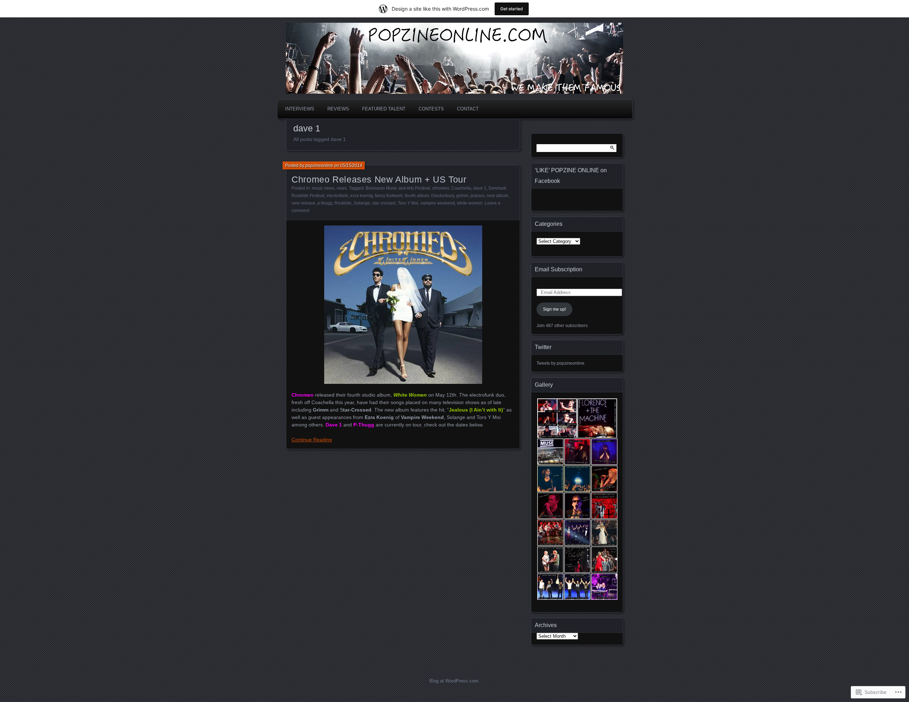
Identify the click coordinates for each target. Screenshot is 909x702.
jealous (477, 195)
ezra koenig (361, 195)
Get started (511, 8)
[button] (557, 418)
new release (303, 203)
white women (470, 203)
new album (497, 195)
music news (323, 188)
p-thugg (324, 203)
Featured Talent (383, 108)
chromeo (440, 188)
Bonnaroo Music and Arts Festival (398, 188)
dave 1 (479, 188)
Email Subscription (558, 269)
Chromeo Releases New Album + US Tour (379, 179)
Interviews (299, 108)
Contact (468, 108)
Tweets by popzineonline (560, 363)
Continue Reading (312, 439)
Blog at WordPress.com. (454, 681)
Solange (362, 203)
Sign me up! (554, 309)
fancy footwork (389, 195)
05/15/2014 (351, 165)
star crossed (384, 203)
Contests (431, 108)
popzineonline (319, 165)
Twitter (543, 347)
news (342, 188)
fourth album (417, 195)
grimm (462, 195)
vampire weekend (437, 203)
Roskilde (343, 203)
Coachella (461, 188)
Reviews (338, 108)
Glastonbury (442, 195)
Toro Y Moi (408, 203)
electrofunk (337, 195)
